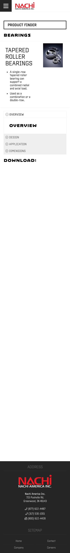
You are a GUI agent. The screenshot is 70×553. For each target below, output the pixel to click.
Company (19, 547)
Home (19, 541)
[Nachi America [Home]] (24, 9)
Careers (51, 547)
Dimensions (17, 151)
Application (18, 144)
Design (14, 137)
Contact (51, 541)
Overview (16, 114)
